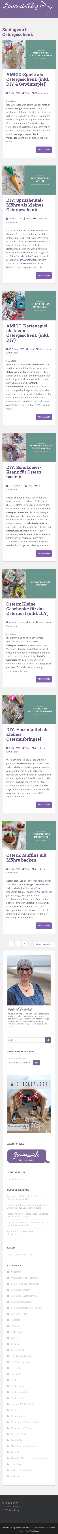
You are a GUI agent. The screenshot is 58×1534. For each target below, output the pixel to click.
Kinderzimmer (18, 1398)
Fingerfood (16, 1331)
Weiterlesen (44, 149)
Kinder (14, 1380)
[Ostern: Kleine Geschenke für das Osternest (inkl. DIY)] (29, 583)
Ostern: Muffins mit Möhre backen (26, 857)
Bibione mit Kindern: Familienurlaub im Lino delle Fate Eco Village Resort (27, 1206)
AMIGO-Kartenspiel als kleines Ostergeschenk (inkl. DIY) (27, 333)
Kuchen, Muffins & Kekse (24, 1404)
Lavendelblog (9, 1527)
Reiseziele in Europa (21, 1428)
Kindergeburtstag (20, 1392)
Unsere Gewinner (16, 1179)
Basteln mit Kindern (21, 1301)
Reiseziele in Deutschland (24, 1422)
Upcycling (16, 1464)
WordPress (34, 1531)
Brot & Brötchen (19, 1313)
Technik (15, 1452)
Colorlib (51, 1527)
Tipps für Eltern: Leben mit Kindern (29, 1458)
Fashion (15, 1325)
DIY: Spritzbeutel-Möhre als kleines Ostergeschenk (24, 205)
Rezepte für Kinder (21, 1434)
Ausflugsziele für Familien (24, 1277)
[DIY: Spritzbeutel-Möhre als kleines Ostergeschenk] (29, 180)
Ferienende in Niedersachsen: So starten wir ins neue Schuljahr (28, 1215)
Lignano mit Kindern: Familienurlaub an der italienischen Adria (27, 1224)
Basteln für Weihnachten (24, 1295)
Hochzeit (15, 1374)
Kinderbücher (18, 1386)
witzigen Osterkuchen (36, 884)
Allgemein (16, 1271)
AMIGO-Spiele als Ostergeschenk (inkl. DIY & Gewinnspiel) (27, 79)
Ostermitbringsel (28, 259)
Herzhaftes (16, 1368)
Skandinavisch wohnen (23, 1446)
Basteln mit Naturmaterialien (26, 1307)
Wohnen (15, 1476)
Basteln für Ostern (20, 1289)
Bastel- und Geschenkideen (25, 1283)
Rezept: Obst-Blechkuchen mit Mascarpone (22, 1233)
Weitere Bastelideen (21, 1470)
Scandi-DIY (16, 1440)
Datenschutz (31, 1527)
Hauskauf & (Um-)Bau (22, 1355)
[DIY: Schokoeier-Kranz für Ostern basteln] (29, 447)
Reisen (14, 1410)
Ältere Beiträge (44, 944)
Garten (14, 1337)
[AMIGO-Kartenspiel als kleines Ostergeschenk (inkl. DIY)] (29, 305)
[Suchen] (48, 1040)
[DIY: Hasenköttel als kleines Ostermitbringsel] (29, 709)
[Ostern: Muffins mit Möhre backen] (29, 835)
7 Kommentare (41, 93)
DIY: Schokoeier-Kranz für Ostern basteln (23, 472)
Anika (27, 93)
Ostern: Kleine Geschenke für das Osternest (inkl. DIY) (27, 608)
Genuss (15, 1343)
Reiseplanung (18, 1416)
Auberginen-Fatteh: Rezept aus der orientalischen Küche (25, 1197)
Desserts (15, 1319)
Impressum (20, 1527)
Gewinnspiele (18, 1349)
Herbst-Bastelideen (21, 1361)
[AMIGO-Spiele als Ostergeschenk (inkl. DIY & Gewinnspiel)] (29, 54)
